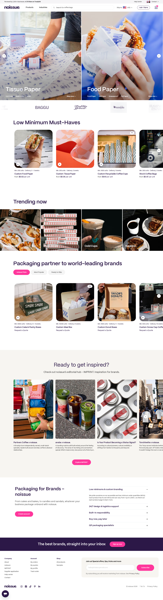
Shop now (70, 96)
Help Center (138, 1)
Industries (43, 7)
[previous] (4, 56)
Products (29, 7)
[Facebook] (26, 586)
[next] (159, 56)
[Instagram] (21, 586)
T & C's (142, 586)
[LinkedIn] (39, 586)
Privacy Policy (134, 573)
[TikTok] (30, 586)
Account (33, 558)
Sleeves (125, 96)
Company (8, 558)
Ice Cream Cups (113, 96)
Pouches (36, 96)
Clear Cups (101, 96)
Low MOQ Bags (11, 96)
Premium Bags (25, 96)
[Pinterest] (35, 586)
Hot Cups (90, 96)
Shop (58, 558)
